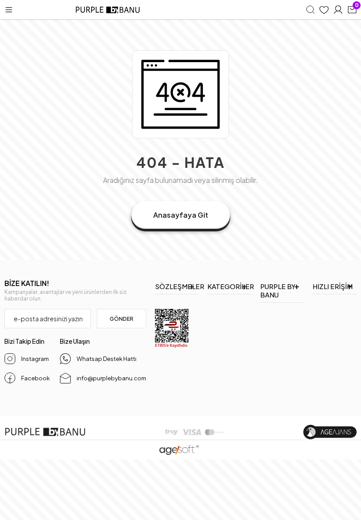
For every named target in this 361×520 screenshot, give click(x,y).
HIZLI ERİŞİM (333, 286)
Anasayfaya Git (180, 214)
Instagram (35, 358)
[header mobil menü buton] (9, 9)
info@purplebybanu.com (111, 378)
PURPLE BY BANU (277, 290)
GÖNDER (121, 319)
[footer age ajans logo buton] (330, 432)
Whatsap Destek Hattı (106, 358)
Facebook (35, 378)
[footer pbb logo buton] (45, 432)
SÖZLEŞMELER (177, 286)
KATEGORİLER (229, 286)
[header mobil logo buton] (108, 9)
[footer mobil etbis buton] (171, 328)
